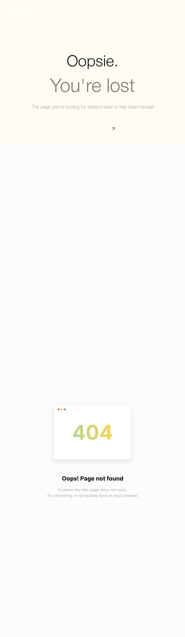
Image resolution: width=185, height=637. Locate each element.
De (161, 13)
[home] (18, 13)
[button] (173, 14)
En (151, 13)
